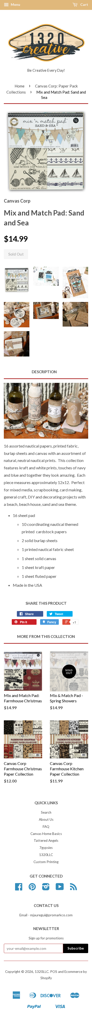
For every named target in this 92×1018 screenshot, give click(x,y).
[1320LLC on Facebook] (18, 888)
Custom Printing (46, 862)
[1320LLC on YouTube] (60, 888)
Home (20, 86)
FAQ (46, 827)
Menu (15, 4)
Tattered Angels (46, 840)
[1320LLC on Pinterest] (32, 888)
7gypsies (46, 848)
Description (44, 371)
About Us (46, 819)
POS (53, 972)
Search (46, 812)
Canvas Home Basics (46, 834)
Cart (83, 4)
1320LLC (46, 855)
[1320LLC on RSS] (73, 888)
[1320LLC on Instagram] (46, 888)
